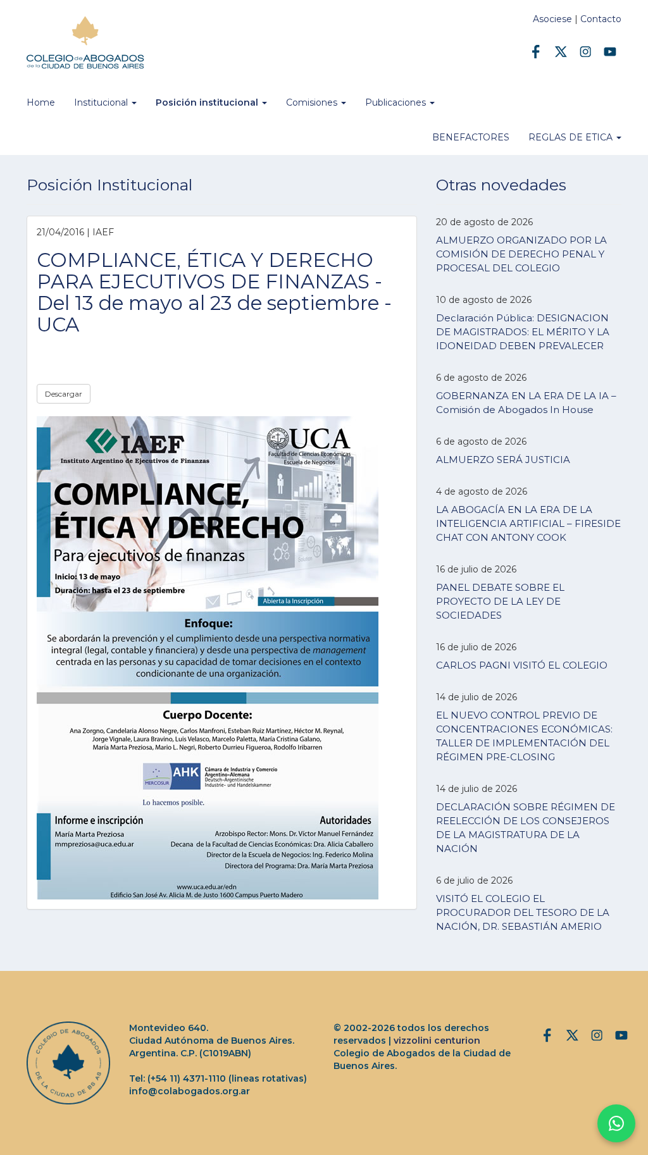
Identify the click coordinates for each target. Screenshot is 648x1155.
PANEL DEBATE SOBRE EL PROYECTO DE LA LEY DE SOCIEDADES (500, 601)
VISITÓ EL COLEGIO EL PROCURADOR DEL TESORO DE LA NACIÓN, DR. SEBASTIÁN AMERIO (522, 912)
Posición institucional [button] (208, 102)
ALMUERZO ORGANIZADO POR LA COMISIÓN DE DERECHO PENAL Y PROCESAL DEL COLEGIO (521, 254)
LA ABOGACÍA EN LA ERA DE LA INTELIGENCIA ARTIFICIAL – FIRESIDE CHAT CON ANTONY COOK (528, 523)
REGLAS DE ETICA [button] (571, 137)
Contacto (600, 19)
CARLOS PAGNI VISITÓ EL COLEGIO (522, 665)
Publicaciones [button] (396, 102)
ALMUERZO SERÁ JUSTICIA (503, 460)
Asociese (552, 19)
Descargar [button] (63, 393)
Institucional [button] (102, 102)
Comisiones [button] (313, 102)
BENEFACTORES (470, 137)
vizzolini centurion (437, 1040)
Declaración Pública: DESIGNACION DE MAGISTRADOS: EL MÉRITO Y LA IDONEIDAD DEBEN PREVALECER (522, 332)
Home (41, 102)
